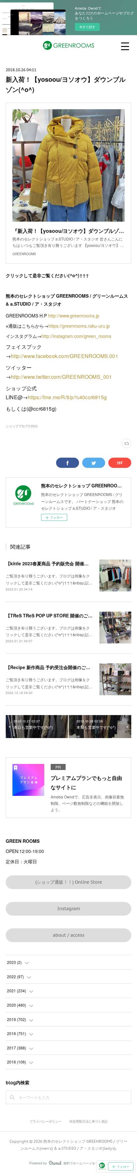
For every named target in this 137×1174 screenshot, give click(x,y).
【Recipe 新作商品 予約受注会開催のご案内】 (52, 667)
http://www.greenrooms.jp (73, 315)
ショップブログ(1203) (22, 426)
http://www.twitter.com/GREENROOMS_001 (61, 376)
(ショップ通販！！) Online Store (68, 882)
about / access (68, 935)
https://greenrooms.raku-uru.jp (79, 326)
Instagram (68, 908)
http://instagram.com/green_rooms (76, 336)
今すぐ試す (87, 27)
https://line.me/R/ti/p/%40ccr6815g (67, 397)
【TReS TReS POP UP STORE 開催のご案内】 (53, 615)
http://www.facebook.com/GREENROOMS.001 (65, 356)
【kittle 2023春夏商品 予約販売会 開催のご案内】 (56, 563)
